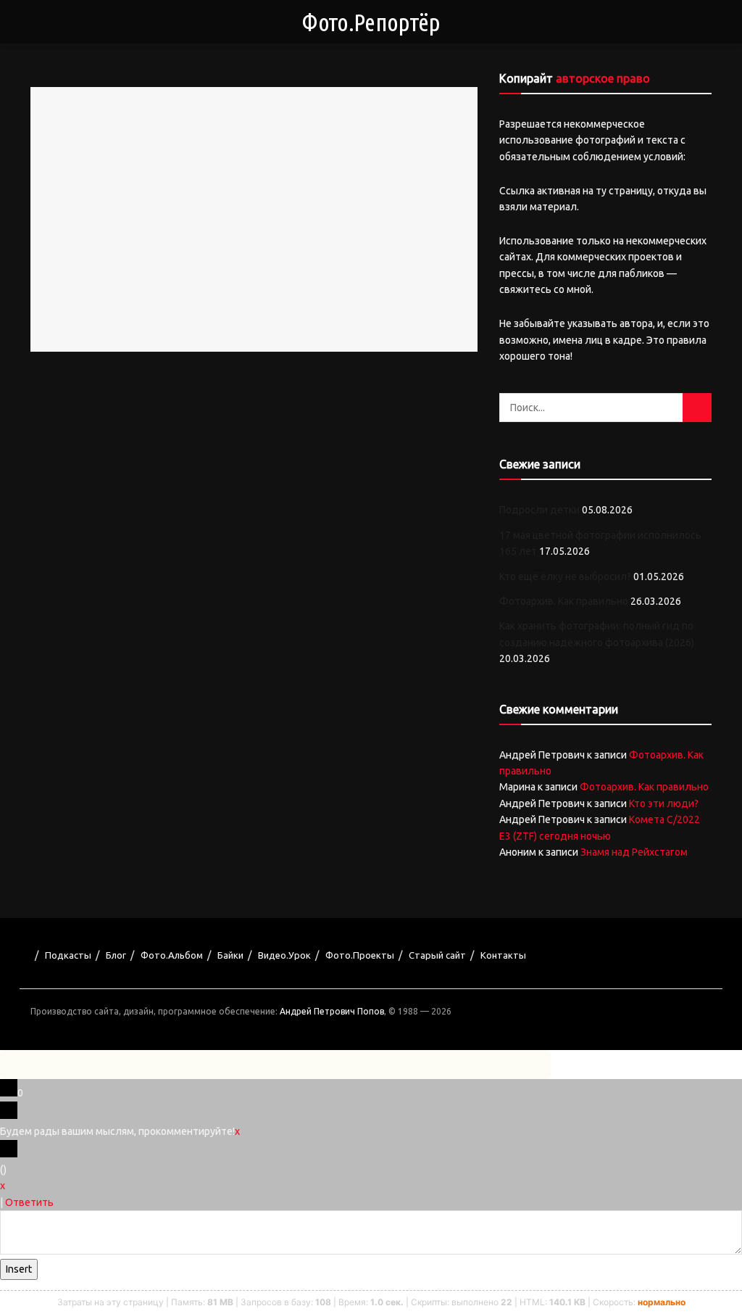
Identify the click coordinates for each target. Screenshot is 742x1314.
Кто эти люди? (664, 803)
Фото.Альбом (172, 955)
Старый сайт (437, 955)
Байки (230, 955)
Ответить (29, 1202)
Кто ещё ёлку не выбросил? (565, 576)
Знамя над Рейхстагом (634, 852)
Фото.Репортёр (370, 21)
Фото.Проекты (359, 955)
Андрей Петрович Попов (332, 1011)
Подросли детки (539, 510)
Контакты (503, 955)
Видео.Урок (284, 955)
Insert (19, 1269)
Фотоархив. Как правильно (563, 601)
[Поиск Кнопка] (697, 407)
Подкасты (68, 955)
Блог (116, 955)
